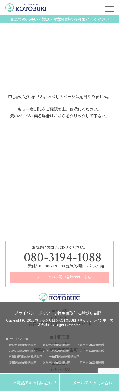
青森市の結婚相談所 (56, 345)
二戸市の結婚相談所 (90, 363)
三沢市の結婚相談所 (90, 351)
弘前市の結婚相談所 (90, 345)
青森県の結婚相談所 (22, 345)
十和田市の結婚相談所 (64, 356)
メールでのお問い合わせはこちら (64, 277)
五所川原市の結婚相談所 (25, 356)
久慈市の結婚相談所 (56, 363)
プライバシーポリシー (34, 312)
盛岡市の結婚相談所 (22, 363)
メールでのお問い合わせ (89, 382)
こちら (60, 116)
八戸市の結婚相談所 (22, 351)
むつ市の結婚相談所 (56, 351)
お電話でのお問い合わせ (29, 382)
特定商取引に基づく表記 (79, 312)
